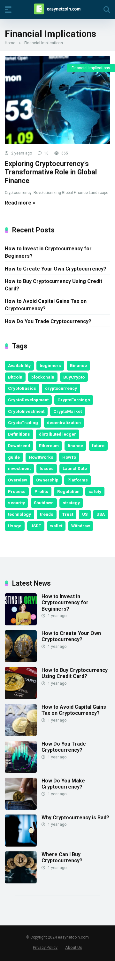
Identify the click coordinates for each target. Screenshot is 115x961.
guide (14, 457)
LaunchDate (75, 468)
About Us (73, 947)
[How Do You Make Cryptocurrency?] (21, 808)
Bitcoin (15, 377)
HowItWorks (41, 457)
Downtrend (19, 445)
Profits (41, 491)
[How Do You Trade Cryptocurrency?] (21, 771)
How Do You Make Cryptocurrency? (63, 784)
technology (19, 514)
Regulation (68, 491)
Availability (19, 365)
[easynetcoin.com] (57, 9)
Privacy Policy (45, 947)
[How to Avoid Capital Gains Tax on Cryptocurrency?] (21, 734)
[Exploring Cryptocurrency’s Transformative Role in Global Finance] (57, 100)
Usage (14, 525)
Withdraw (80, 525)
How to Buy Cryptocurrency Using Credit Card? (53, 285)
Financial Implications (91, 68)
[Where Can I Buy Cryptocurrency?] (21, 882)
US (85, 514)
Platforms (77, 479)
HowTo (69, 457)
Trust (67, 514)
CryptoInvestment (26, 411)
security (16, 502)
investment (19, 468)
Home (10, 43)
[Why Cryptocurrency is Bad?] (21, 845)
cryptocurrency (61, 388)
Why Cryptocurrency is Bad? (75, 818)
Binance (78, 365)
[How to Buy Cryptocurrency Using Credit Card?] (21, 697)
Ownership (47, 479)
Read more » (20, 203)
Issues (47, 468)
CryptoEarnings (73, 399)
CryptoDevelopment (28, 399)
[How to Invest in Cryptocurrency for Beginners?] (21, 624)
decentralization (64, 422)
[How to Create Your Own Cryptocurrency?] (21, 660)
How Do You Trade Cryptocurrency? (48, 321)
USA (100, 514)
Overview (17, 479)
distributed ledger (57, 434)
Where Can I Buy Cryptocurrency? (62, 857)
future (98, 445)
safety (94, 491)
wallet (56, 525)
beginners (50, 365)
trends (46, 514)
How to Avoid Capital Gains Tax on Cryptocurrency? (46, 305)
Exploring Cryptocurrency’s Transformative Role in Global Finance (51, 172)
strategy (71, 502)
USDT (35, 525)
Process (17, 491)
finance (75, 445)
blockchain (42, 377)
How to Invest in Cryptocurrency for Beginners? (48, 252)
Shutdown (44, 502)
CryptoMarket (67, 411)
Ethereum (49, 445)
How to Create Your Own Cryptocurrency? (55, 269)
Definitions (19, 434)
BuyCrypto (74, 377)
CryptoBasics (22, 388)
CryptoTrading (23, 422)
